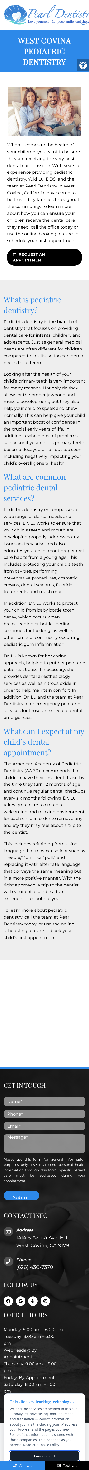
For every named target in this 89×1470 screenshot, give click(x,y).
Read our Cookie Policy (41, 1444)
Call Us (25, 1465)
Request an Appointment (29, 257)
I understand (44, 1456)
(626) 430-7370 (34, 1267)
